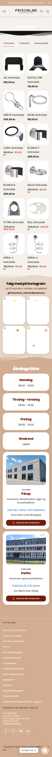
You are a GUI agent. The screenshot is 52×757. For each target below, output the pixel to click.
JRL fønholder (11, 77)
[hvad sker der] (26, 3)
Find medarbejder (12, 652)
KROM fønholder (37, 115)
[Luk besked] (49, 3)
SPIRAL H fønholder (33, 260)
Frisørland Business (13, 668)
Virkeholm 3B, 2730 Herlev (26, 585)
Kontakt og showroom (15, 630)
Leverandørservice (13, 674)
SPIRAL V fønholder (9, 260)
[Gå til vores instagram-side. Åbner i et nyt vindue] (13, 731)
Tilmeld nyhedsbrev (13, 641)
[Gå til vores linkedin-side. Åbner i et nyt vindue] (28, 731)
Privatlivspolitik (11, 696)
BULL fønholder (36, 222)
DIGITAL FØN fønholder (34, 80)
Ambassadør (10, 663)
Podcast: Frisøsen (12, 635)
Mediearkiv (9, 679)
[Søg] (41, 11)
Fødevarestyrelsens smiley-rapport (22, 701)
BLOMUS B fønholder (9, 187)
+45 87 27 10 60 (10, 721)
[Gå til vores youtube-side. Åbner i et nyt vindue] (21, 731)
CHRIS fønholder (13, 148)
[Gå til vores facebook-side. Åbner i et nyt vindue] (6, 731)
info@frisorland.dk (12, 723)
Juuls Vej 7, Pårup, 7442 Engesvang (26, 509)
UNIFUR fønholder (13, 115)
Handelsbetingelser (13, 690)
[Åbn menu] (4, 11)
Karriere (7, 685)
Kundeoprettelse (12, 657)
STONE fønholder (13, 222)
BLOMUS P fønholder (33, 150)
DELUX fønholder (37, 185)
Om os (6, 646)
